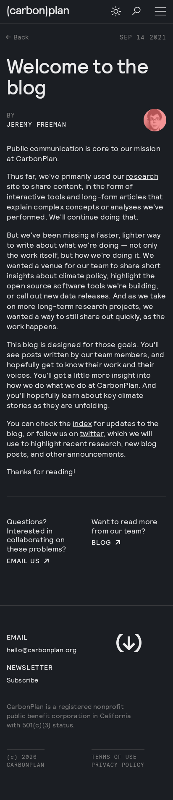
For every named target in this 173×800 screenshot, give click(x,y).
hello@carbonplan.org (41, 650)
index (82, 423)
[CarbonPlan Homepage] (38, 12)
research (142, 175)
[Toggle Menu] (160, 11)
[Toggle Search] (137, 11)
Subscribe (22, 680)
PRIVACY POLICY (118, 764)
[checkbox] (116, 11)
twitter (91, 433)
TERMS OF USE (114, 756)
